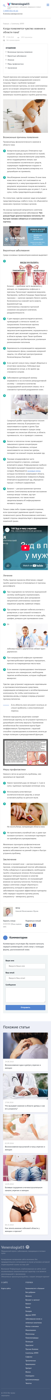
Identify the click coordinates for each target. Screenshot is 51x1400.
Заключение (12, 68)
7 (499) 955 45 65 (10, 11)
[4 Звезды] (8, 924)
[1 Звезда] (4, 924)
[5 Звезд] (10, 924)
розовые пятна (33, 471)
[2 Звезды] (5, 924)
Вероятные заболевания (17, 56)
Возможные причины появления (20, 52)
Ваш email (10, 973)
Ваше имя (10, 961)
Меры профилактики (16, 64)
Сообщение (11, 985)
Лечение (11, 60)
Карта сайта (6, 1289)
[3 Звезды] (7, 924)
